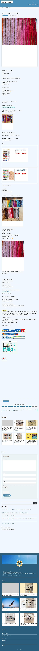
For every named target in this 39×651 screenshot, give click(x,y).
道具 (4, 645)
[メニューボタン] (37, 2)
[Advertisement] (19, 371)
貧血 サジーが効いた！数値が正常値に (9, 515)
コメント (4, 459)
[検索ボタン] (33, 2)
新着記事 (4, 640)
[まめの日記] (7, 2)
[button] (4, 406)
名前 (4, 473)
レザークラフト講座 (5, 15)
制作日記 (4, 638)
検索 (35, 503)
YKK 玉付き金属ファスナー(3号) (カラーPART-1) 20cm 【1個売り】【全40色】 (20, 149)
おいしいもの (5, 633)
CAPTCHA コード (5, 490)
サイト (4, 481)
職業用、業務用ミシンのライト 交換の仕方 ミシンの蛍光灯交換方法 (15, 512)
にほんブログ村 (4, 359)
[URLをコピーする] (34, 406)
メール (4, 477)
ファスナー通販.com (6, 291)
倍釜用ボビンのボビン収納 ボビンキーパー (10, 523)
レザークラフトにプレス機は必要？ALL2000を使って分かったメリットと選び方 (16, 509)
